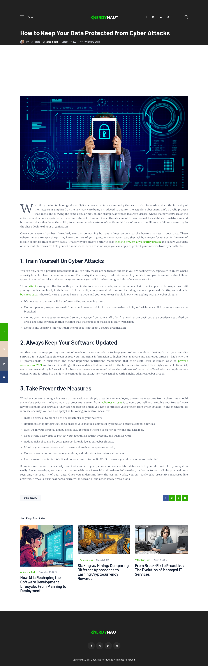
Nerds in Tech (52, 41)
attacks (33, 286)
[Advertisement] (104, 73)
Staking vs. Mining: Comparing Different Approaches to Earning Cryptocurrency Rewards (103, 572)
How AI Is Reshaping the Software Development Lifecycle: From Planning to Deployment (43, 584)
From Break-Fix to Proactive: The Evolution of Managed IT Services (159, 569)
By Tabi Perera (33, 41)
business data (28, 294)
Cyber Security (30, 498)
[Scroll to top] (203, 393)
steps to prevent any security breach (138, 241)
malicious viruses (111, 402)
